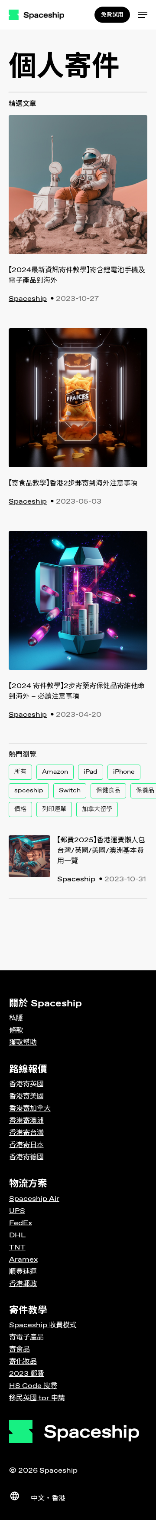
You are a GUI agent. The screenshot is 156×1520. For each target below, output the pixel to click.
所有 (20, 772)
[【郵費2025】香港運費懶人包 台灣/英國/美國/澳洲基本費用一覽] (29, 861)
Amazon (55, 772)
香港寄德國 (26, 1157)
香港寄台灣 (26, 1133)
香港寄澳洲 (26, 1120)
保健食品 (108, 791)
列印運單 (54, 809)
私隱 (16, 1018)
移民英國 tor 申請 (37, 1398)
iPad (91, 772)
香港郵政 (23, 1284)
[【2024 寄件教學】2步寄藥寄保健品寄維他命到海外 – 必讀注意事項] (78, 606)
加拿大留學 (97, 809)
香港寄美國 (26, 1096)
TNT (17, 1247)
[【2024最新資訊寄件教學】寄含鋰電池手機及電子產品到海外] (78, 190)
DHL (17, 1235)
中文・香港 (48, 1498)
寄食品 (19, 1349)
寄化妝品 (23, 1361)
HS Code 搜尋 (33, 1386)
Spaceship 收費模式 (43, 1325)
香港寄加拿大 (30, 1108)
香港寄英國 (26, 1084)
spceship (28, 791)
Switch (70, 791)
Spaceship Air (34, 1198)
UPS (17, 1211)
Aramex (23, 1259)
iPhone (124, 772)
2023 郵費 (26, 1373)
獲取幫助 (23, 1042)
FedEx (20, 1223)
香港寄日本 (26, 1145)
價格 (20, 809)
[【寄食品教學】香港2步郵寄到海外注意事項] (78, 403)
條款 (16, 1030)
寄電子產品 (26, 1337)
